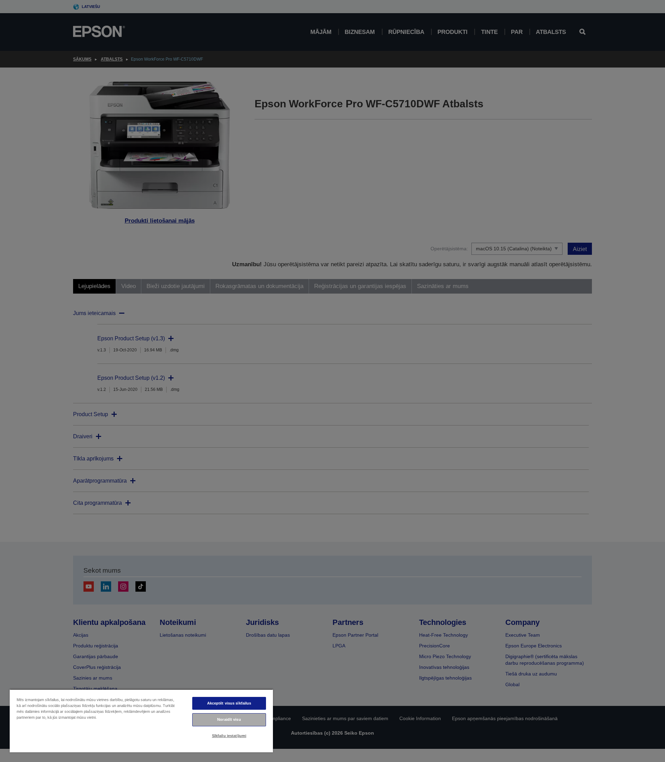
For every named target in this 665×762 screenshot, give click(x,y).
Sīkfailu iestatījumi (229, 736)
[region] (141, 720)
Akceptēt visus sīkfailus (229, 703)
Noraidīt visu (229, 719)
